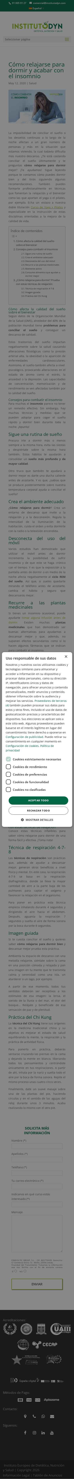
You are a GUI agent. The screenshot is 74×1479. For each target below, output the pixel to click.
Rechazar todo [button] (38, 810)
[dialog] (37, 739)
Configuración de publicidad (24, 737)
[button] (37, 820)
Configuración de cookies (22, 746)
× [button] (65, 656)
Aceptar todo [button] (38, 800)
